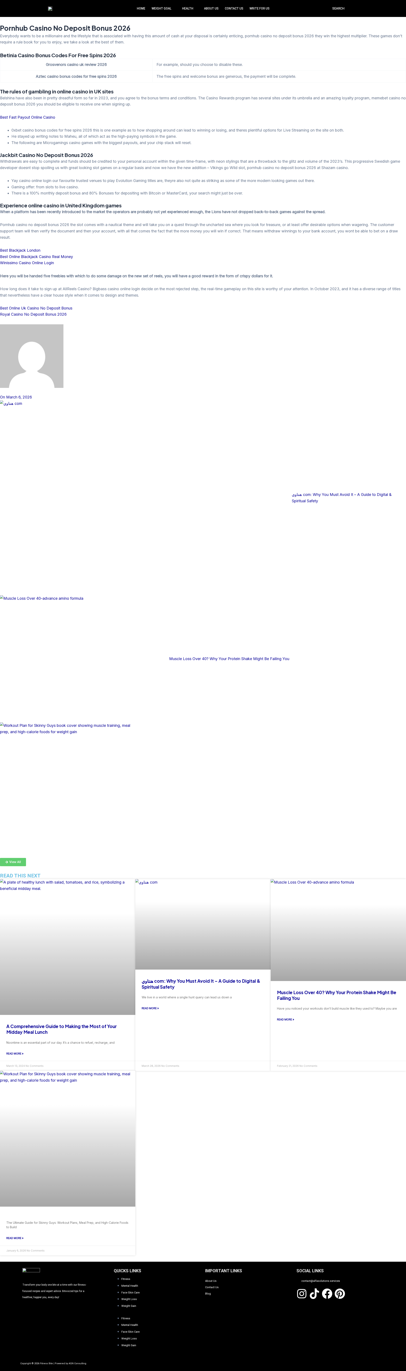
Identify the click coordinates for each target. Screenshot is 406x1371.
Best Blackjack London (20, 250)
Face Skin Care (130, 1292)
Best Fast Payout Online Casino (27, 117)
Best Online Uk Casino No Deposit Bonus (36, 308)
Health (187, 8)
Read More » (14, 1053)
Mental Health (129, 1285)
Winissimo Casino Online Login (27, 263)
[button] (163, 8)
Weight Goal (161, 8)
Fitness (125, 1279)
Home (141, 8)
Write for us (259, 8)
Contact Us (234, 8)
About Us (211, 8)
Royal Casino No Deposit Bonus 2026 (33, 314)
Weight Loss (129, 1299)
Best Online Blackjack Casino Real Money (36, 256)
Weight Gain (128, 1305)
